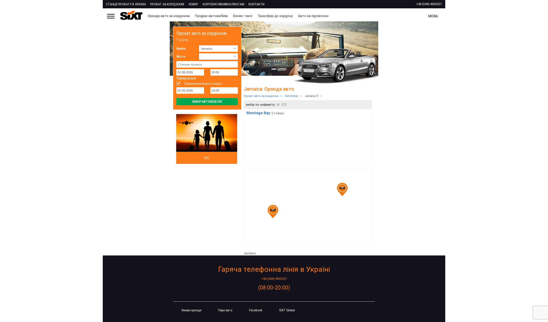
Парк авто (225, 310)
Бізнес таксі (242, 16)
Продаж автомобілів (211, 16)
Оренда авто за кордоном (169, 16)
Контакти (256, 4)
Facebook (255, 310)
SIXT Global (287, 310)
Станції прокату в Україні (126, 4)
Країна (181, 48)
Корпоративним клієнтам (223, 4)
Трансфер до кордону (275, 16)
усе (284, 105)
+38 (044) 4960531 (429, 4)
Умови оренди (191, 310)
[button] (273, 211)
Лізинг (193, 4)
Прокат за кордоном (167, 4)
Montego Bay (258, 113)
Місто (180, 56)
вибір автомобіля (207, 101)
